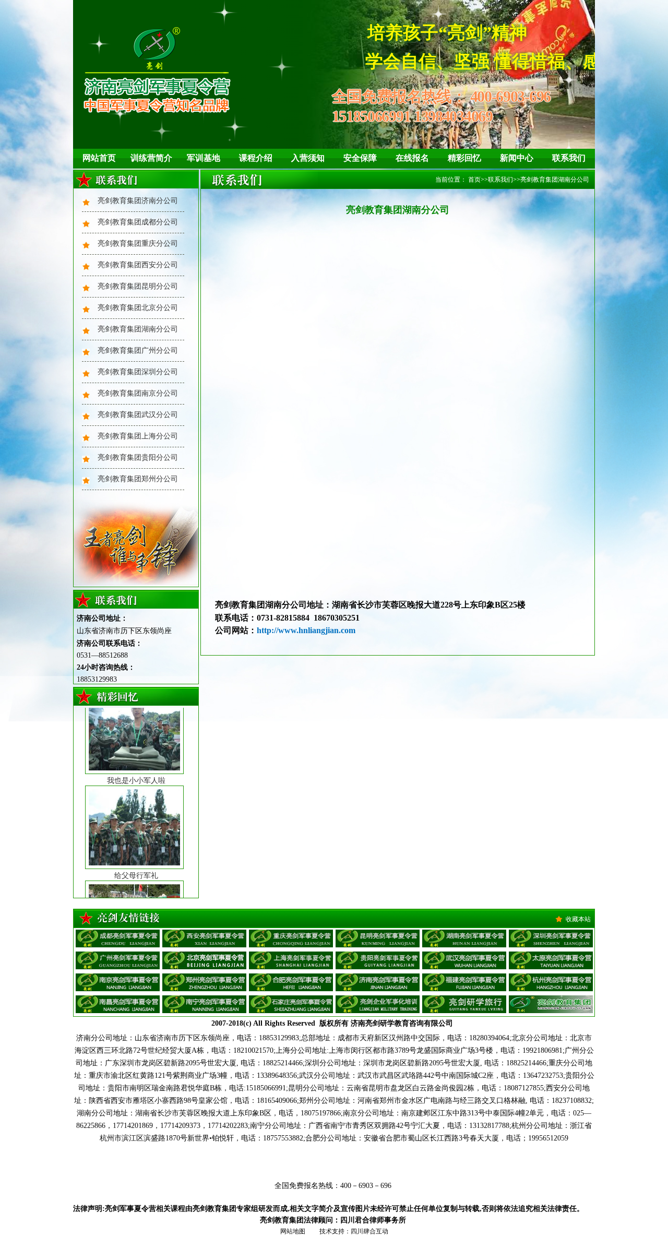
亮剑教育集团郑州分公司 (138, 479)
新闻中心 (516, 157)
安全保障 (360, 157)
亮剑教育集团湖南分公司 (138, 329)
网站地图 (292, 1231)
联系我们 (569, 157)
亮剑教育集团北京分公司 (138, 308)
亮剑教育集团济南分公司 (138, 201)
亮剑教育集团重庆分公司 (138, 243)
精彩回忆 (464, 157)
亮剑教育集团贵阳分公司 (138, 457)
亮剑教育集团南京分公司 (138, 393)
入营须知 (308, 157)
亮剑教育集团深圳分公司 (138, 372)
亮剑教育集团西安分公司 (138, 265)
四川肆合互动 (369, 1231)
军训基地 (203, 157)
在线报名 (412, 157)
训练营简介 (151, 157)
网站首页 (99, 157)
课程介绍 (255, 157)
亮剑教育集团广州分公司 (138, 350)
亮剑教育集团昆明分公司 (138, 286)
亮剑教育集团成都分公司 (138, 222)
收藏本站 (578, 919)
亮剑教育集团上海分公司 (138, 436)
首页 (474, 179)
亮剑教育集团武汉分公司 (138, 415)
